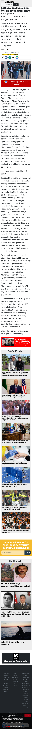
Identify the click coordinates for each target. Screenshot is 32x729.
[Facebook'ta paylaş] (6, 57)
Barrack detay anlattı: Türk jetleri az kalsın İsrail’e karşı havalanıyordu (14, 396)
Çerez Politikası (6, 726)
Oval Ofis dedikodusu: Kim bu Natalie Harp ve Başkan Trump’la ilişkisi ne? (15, 441)
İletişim (25, 708)
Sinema (15, 681)
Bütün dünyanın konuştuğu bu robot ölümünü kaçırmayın (14, 485)
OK (28, 715)
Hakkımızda (25, 704)
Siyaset (5, 675)
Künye (25, 706)
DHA (7, 49)
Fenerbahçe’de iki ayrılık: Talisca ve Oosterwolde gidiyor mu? (14, 508)
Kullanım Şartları (26, 678)
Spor (5, 681)
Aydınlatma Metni (26, 674)
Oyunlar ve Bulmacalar (16, 661)
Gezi (5, 691)
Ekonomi (6, 677)
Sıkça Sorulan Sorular (25, 699)
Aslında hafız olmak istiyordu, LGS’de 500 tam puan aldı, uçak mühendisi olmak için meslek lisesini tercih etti (15, 374)
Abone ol (9, 4)
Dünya (6, 679)
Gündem (5, 52)
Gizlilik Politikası (25, 694)
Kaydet (28, 552)
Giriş (16, 4)
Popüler (5, 685)
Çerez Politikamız (25, 682)
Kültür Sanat (15, 674)
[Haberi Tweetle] (2, 57)
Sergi (15, 685)
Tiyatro (15, 683)
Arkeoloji (15, 677)
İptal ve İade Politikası (26, 686)
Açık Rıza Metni (26, 690)
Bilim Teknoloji (5, 688)
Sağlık (6, 683)
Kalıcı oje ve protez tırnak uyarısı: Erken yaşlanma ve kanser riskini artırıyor (16, 463)
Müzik (15, 679)
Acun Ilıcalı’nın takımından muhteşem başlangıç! (15, 531)
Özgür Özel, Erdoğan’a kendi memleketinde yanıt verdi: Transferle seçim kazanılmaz (15, 418)
